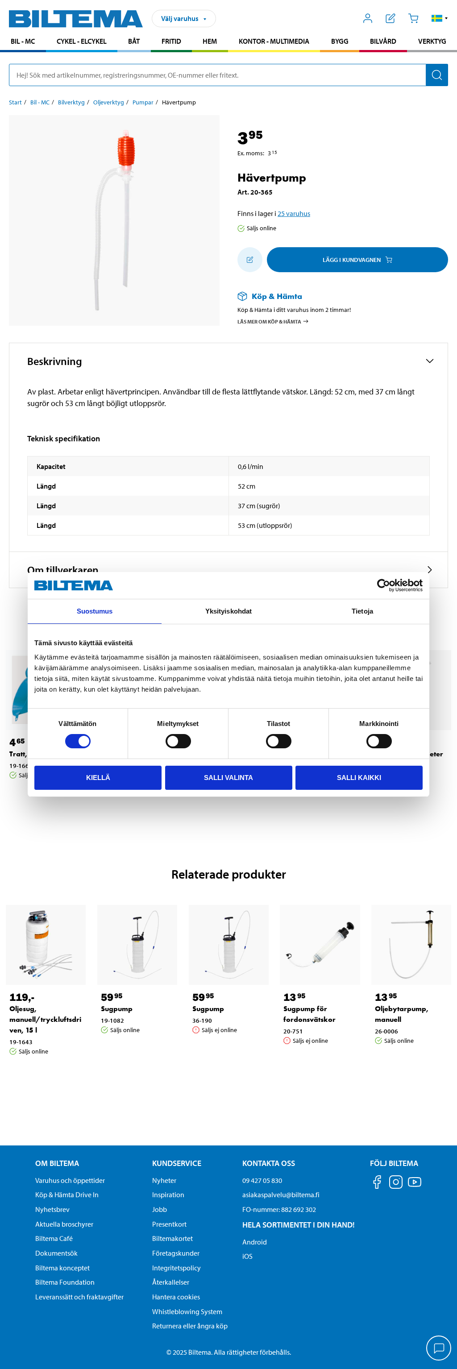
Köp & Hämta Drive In (67, 1194)
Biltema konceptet (62, 1267)
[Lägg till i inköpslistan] (249, 259)
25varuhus (294, 213)
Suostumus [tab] (95, 611)
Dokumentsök (56, 1253)
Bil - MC (23, 41)
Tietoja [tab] (362, 611)
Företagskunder (175, 1253)
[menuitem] (23, 42)
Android (254, 1241)
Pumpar (143, 102)
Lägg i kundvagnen (352, 260)
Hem (210, 41)
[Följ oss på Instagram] (396, 1183)
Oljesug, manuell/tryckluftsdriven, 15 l (45, 1019)
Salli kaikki (359, 777)
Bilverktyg (71, 102)
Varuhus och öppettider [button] (70, 1180)
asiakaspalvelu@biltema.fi (281, 1194)
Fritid (171, 41)
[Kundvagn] (413, 18)
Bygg (340, 41)
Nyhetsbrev (52, 1209)
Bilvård (383, 41)
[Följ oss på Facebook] (377, 1183)
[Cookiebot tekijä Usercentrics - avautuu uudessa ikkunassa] (384, 585)
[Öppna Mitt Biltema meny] (368, 18)
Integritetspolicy (176, 1267)
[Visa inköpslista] (390, 18)
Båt (134, 41)
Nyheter (164, 1180)
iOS (247, 1256)
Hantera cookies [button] (176, 1296)
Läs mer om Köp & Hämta (269, 321)
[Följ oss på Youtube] (414, 1186)
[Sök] (437, 75)
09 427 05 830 (262, 1180)
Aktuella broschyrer (64, 1224)
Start (15, 102)
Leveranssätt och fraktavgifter (79, 1296)
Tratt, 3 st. (26, 754)
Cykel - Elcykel (82, 41)
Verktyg (432, 41)
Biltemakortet (172, 1238)
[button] (440, 18)
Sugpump (117, 1008)
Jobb (159, 1209)
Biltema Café (54, 1238)
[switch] (178, 741)
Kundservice (176, 1163)
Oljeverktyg (108, 102)
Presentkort (169, 1224)
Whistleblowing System (187, 1311)
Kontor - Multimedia (274, 41)
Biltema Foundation (65, 1282)
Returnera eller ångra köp (190, 1325)
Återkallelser (170, 1282)
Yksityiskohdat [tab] (228, 611)
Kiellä (98, 777)
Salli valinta (228, 777)
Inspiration (168, 1194)
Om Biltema (57, 1163)
